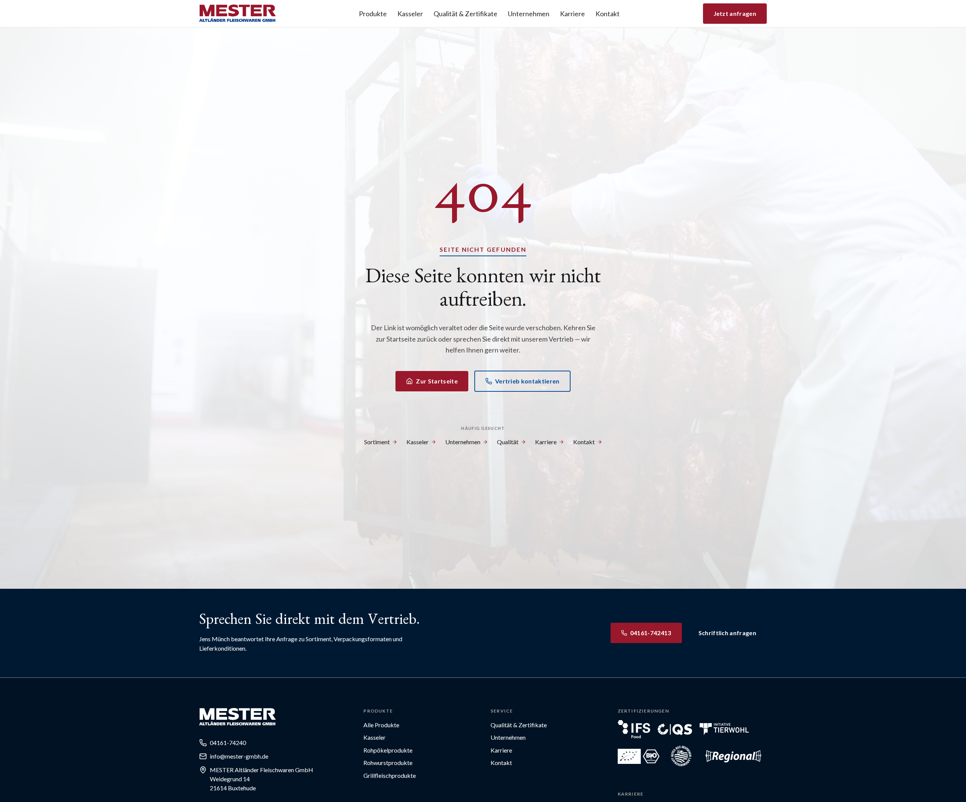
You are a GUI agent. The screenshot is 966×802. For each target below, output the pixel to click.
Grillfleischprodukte (389, 775)
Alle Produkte (381, 724)
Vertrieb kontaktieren (527, 381)
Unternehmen (528, 13)
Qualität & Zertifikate (465, 13)
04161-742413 (650, 632)
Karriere (572, 13)
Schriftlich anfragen (727, 632)
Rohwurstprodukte (387, 762)
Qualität (507, 441)
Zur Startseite (436, 381)
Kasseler (410, 13)
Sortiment (377, 441)
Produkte (373, 13)
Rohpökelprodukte (387, 750)
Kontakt (607, 13)
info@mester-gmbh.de (239, 756)
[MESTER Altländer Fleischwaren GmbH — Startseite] (237, 14)
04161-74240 (228, 742)
